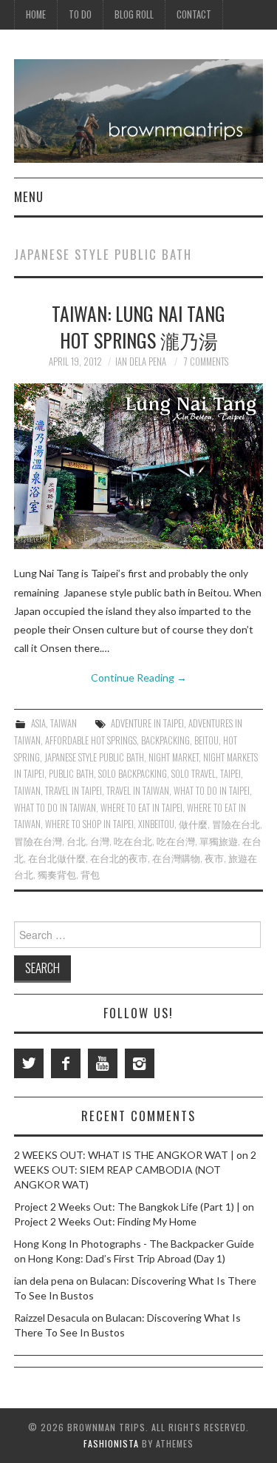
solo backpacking (132, 774)
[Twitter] (29, 1063)
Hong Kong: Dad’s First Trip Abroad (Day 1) (126, 1258)
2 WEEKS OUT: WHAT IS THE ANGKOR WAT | (124, 1154)
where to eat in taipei (141, 808)
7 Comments (206, 361)
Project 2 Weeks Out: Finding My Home (105, 1221)
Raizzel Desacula (51, 1317)
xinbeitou (156, 824)
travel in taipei (73, 791)
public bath (71, 774)
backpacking (165, 740)
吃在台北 (133, 841)
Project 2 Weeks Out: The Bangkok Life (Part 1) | (127, 1206)
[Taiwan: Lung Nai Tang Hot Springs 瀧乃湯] (139, 466)
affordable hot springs (91, 740)
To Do (80, 14)
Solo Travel (193, 774)
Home (36, 14)
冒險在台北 (236, 824)
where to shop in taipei (89, 824)
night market (173, 757)
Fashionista (111, 1443)
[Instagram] (139, 1063)
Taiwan (63, 723)
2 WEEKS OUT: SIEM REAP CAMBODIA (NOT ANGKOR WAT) (135, 1169)
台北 (76, 841)
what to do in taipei (212, 791)
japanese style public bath (94, 757)
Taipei (230, 774)
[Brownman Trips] (138, 110)
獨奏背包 (57, 874)
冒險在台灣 (38, 841)
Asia (38, 723)
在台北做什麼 (57, 858)
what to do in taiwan (55, 808)
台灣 (99, 841)
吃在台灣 (176, 841)
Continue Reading (139, 677)
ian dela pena (140, 361)
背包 (90, 874)
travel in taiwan (137, 791)
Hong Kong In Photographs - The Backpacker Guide (134, 1243)
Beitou (206, 740)
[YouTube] (102, 1063)
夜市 (214, 858)
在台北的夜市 (119, 858)
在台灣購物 (176, 858)
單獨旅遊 (218, 841)
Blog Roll (134, 14)
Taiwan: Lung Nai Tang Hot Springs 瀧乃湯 (138, 326)
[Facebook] (66, 1063)
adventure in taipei (147, 723)
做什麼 (193, 824)
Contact (194, 14)
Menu (29, 196)
